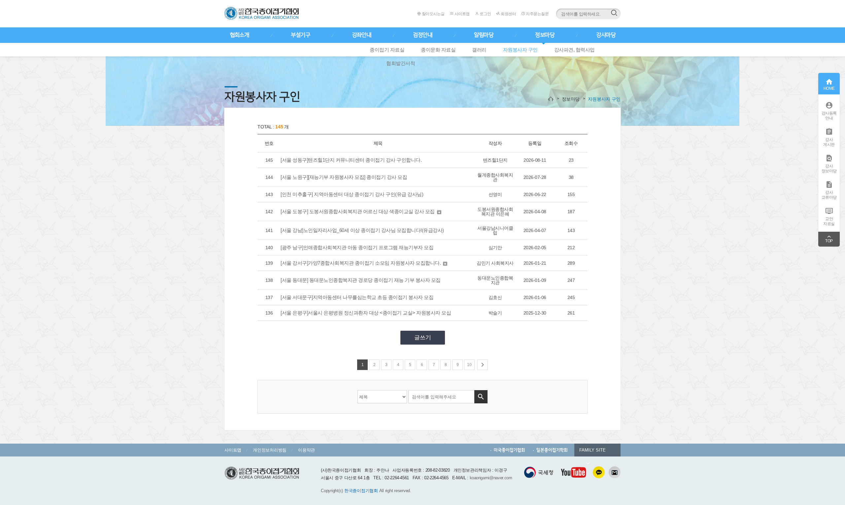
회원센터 (508, 14)
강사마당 (605, 35)
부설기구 (300, 35)
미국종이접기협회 (509, 450)
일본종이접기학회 (552, 450)
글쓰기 (422, 337)
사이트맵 (462, 14)
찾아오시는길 (433, 14)
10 (469, 364)
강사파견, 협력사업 (574, 49)
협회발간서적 (400, 63)
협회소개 (239, 35)
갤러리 (479, 49)
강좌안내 (361, 35)
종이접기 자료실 (387, 49)
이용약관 (306, 450)
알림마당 (483, 35)
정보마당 (544, 35)
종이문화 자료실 (438, 49)
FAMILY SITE (592, 450)
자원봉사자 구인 (520, 49)
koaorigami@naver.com (491, 477)
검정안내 (422, 35)
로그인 (485, 14)
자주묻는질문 (537, 14)
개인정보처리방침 (270, 450)
